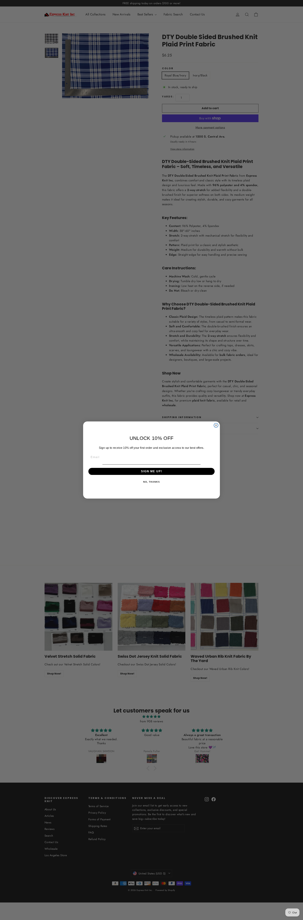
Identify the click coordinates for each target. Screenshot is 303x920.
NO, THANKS (151, 482)
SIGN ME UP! (151, 471)
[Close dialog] (216, 425)
